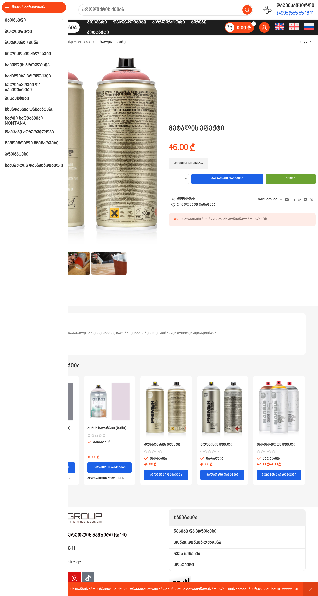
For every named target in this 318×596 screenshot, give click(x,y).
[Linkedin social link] (293, 199)
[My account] (264, 27)
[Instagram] (74, 578)
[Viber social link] (312, 199)
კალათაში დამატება (227, 178)
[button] (109, 467)
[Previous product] (300, 42)
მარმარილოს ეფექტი (276, 445)
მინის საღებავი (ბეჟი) (106, 428)
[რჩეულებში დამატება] (71, 398)
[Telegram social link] (305, 199)
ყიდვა (290, 178)
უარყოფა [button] (310, 589)
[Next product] (310, 42)
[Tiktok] (88, 578)
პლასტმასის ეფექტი (162, 445)
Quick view (71, 387)
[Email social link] (287, 199)
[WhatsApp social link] (299, 199)
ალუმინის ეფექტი (216, 445)
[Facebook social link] (281, 199)
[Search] (247, 10)
